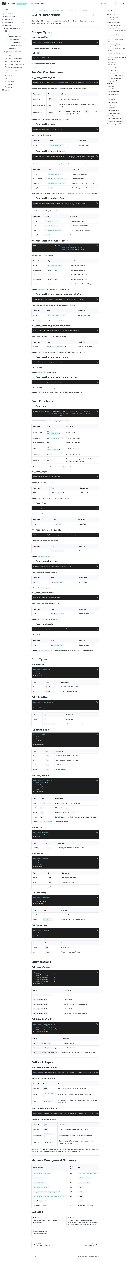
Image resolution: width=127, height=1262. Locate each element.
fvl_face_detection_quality (116, 73)
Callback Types (111, 116)
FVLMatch (111, 97)
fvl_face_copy (112, 67)
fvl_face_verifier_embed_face (117, 36)
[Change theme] (120, 3)
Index (33, 10)
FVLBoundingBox (113, 91)
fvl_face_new (112, 65)
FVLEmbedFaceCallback (115, 121)
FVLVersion (111, 99)
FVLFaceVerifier (113, 17)
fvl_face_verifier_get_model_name (117, 49)
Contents (110, 10)
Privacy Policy (35, 1256)
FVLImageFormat (113, 110)
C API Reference (86, 10)
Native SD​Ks (43, 10)
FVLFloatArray (112, 105)
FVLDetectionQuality (114, 113)
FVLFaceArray (112, 102)
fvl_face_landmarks (114, 81)
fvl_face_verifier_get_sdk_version (117, 54)
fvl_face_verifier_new (114, 25)
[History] (124, 3)
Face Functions (111, 62)
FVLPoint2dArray (113, 89)
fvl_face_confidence (114, 78)
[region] (13, 637)
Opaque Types (111, 14)
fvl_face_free (112, 70)
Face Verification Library (58, 10)
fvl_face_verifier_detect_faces (117, 31)
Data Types (110, 83)
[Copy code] (97, 42)
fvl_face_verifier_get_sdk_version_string (117, 58)
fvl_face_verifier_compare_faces (117, 40)
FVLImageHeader (113, 94)
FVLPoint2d (111, 86)
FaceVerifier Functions (113, 22)
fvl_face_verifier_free (114, 28)
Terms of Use (45, 1256)
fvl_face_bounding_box (115, 75)
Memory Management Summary (116, 124)
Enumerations (111, 108)
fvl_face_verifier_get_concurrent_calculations (117, 45)
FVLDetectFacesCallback (115, 118)
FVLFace (111, 20)
